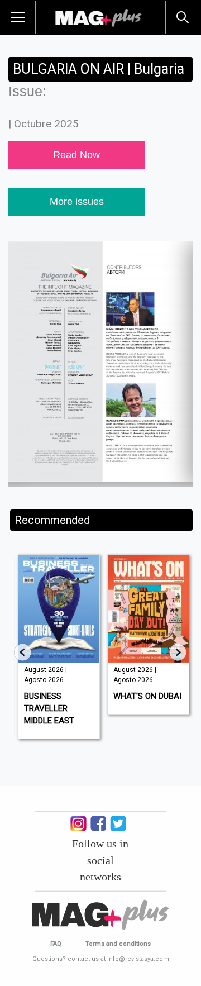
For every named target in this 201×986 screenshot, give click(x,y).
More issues (77, 202)
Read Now (76, 155)
